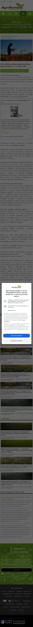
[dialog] (16, 313)
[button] (16, 310)
